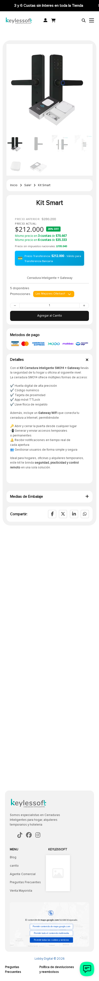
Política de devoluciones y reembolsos (56, 969)
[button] (86, 50)
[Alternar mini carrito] (53, 20)
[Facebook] (52, 514)
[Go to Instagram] (37, 835)
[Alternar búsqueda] (84, 20)
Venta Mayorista (21, 891)
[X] (63, 514)
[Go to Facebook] (19, 835)
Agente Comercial (23, 874)
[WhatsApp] (85, 514)
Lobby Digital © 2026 (50, 959)
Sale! (27, 185)
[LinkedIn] (74, 514)
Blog (13, 857)
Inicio (14, 185)
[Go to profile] (45, 20)
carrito (14, 866)
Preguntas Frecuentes (25, 882)
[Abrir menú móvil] (91, 20)
